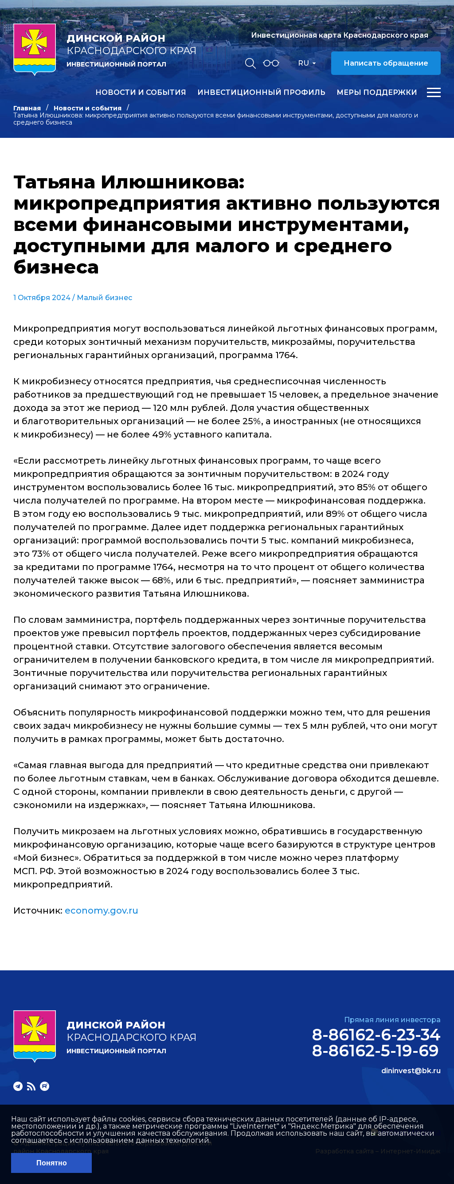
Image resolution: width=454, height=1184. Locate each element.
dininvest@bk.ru (411, 1071)
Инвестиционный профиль (261, 92)
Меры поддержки (377, 92)
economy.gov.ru (101, 910)
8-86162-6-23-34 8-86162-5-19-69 (376, 1043)
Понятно (51, 1163)
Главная (27, 108)
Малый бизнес (104, 297)
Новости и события (140, 92)
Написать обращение (386, 63)
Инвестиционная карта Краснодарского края (339, 35)
